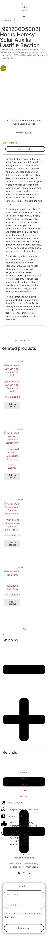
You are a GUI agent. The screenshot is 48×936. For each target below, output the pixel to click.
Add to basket (25, 149)
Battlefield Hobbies (24, 857)
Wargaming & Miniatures (28, 49)
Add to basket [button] (12, 405)
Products (11, 49)
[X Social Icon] (29, 873)
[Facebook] (19, 873)
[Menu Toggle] (24, 16)
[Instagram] (24, 873)
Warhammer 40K (11, 52)
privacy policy (35, 913)
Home (3, 49)
